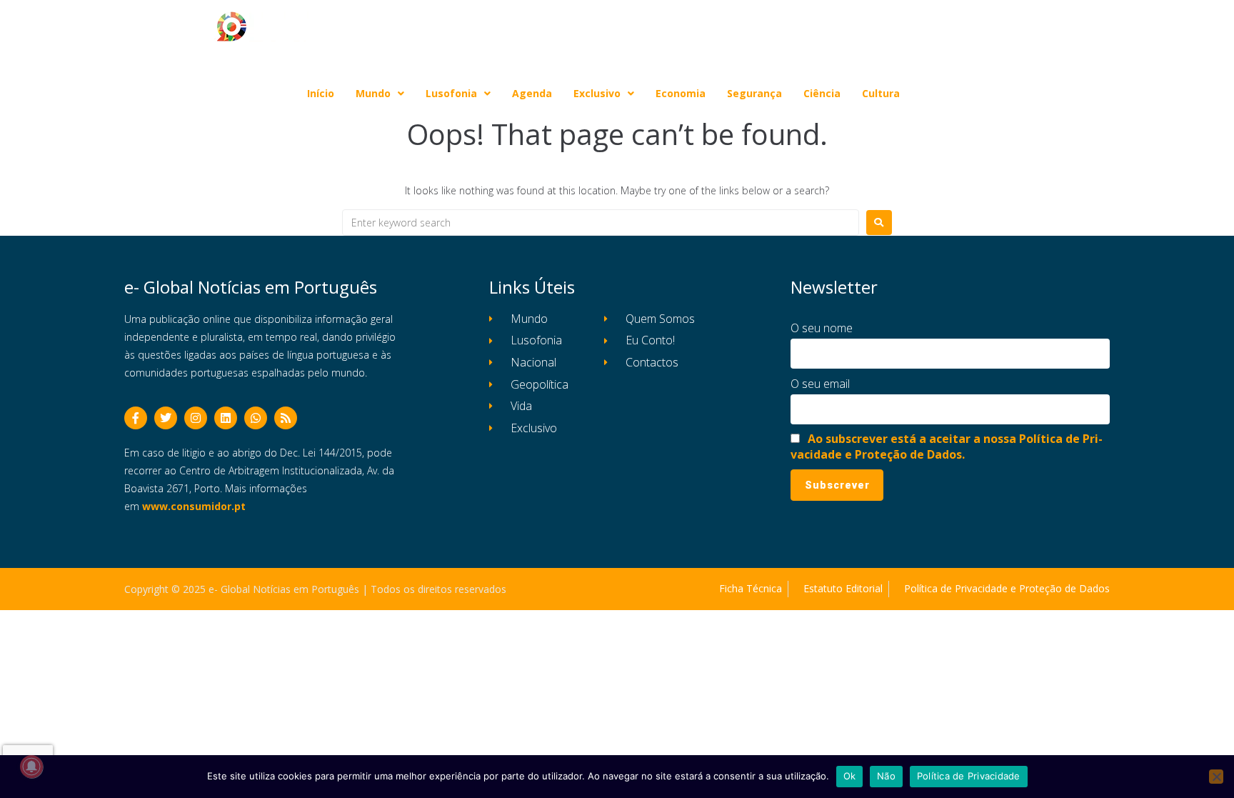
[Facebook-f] (135, 418)
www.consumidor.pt (194, 506)
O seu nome (822, 328)
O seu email (820, 383)
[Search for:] (600, 222)
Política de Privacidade (968, 776)
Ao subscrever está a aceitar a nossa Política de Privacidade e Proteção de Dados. (947, 446)
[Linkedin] (225, 418)
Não (886, 776)
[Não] (1216, 776)
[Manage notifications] (31, 766)
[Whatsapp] (255, 418)
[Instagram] (195, 418)
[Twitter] (165, 418)
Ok (849, 776)
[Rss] (285, 418)
